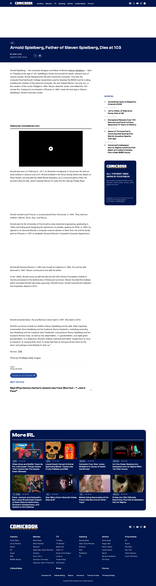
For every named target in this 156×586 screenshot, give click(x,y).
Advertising (59, 575)
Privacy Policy (121, 201)
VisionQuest (60, 563)
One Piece (106, 559)
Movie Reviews (38, 543)
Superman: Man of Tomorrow (43, 563)
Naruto (104, 553)
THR (20, 351)
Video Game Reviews (86, 543)
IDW (11, 556)
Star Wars (128, 547)
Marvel (12, 547)
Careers (80, 575)
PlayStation (83, 553)
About (70, 575)
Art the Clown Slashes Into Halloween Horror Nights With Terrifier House (127, 466)
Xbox (81, 550)
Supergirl (36, 547)
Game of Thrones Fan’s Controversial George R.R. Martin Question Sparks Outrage (120, 135)
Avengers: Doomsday (40, 559)
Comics (40, 4)
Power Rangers (130, 553)
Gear (15, 461)
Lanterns (59, 556)
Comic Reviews (15, 543)
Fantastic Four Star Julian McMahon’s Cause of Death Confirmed (92, 466)
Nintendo (82, 547)
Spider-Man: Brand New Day (43, 550)
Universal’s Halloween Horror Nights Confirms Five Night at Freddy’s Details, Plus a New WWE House (121, 149)
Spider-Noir (60, 547)
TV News (59, 540)
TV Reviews (60, 543)
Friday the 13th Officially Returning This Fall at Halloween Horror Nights (128, 499)
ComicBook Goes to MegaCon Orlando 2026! (122, 103)
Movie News (37, 540)
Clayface (36, 553)
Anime (70, 4)
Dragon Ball (106, 543)
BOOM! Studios (15, 559)
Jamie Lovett (17, 54)
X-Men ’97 (59, 550)
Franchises (131, 537)
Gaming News (84, 540)
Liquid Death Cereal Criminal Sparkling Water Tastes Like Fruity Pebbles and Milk (60, 466)
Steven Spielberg (76, 70)
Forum (91, 4)
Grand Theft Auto (131, 556)
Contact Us (46, 575)
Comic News (14, 540)
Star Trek (128, 550)
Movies (49, 4)
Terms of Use (120, 199)
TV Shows (16, 494)
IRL (12, 43)
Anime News (106, 540)
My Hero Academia (109, 556)
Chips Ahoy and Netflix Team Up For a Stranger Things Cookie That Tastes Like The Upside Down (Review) (27, 468)
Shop (58, 568)
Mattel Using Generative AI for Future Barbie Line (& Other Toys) (94, 499)
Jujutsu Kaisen (107, 550)
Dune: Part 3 (37, 556)
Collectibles (80, 4)
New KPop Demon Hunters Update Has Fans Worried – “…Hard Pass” (47, 389)
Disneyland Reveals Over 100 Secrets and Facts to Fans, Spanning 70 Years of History (122, 122)
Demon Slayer (107, 547)
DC (11, 550)
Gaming (62, 4)
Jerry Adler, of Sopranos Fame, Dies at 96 (120, 112)
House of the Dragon (63, 553)
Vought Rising (61, 559)
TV (55, 4)
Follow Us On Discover (23, 375)
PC (80, 556)
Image (12, 553)
